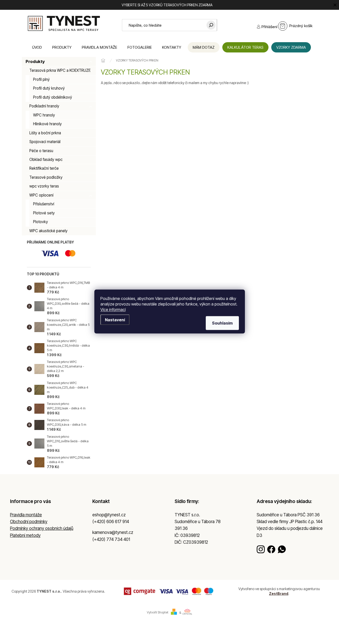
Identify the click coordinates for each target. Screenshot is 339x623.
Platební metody (25, 535)
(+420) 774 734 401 (111, 539)
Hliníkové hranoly (47, 123)
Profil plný (41, 79)
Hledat (211, 25)
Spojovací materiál (44, 141)
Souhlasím (222, 323)
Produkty (35, 61)
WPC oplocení (41, 195)
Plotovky (40, 221)
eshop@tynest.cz (109, 514)
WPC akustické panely (48, 230)
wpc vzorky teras (44, 186)
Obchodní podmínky (28, 521)
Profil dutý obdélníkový (52, 97)
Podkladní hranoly (44, 106)
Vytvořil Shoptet (157, 612)
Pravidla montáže (26, 514)
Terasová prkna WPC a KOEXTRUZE (60, 70)
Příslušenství (43, 204)
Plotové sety (44, 213)
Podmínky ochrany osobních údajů (41, 528)
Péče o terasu (41, 150)
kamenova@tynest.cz (112, 532)
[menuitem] (37, 47)
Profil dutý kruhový (49, 88)
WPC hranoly (44, 115)
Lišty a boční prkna (45, 133)
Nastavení (115, 319)
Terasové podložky (45, 177)
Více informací (113, 309)
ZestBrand (278, 593)
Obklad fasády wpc (45, 159)
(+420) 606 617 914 (110, 521)
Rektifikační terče (44, 168)
